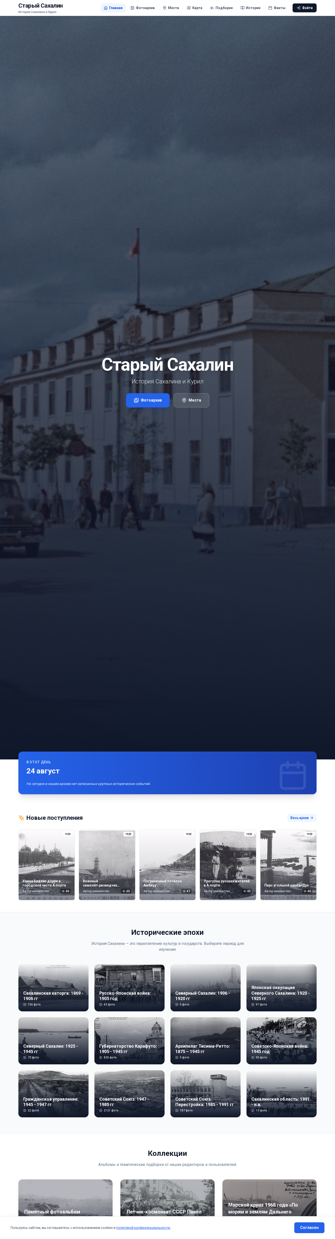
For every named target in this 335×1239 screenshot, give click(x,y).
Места (195, 400)
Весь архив (299, 818)
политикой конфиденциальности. (143, 1228)
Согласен (309, 1227)
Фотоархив (151, 400)
